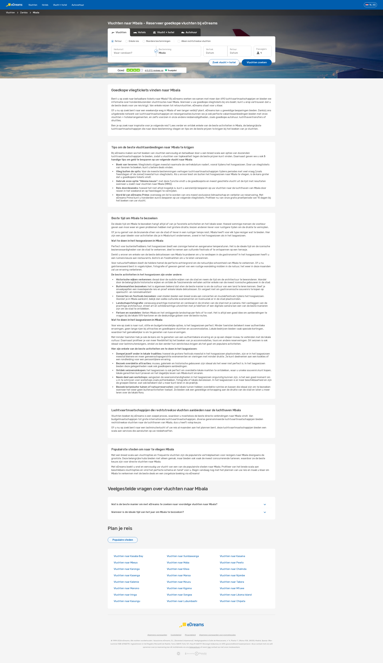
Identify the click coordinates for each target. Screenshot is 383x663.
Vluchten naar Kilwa (178, 569)
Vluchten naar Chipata (232, 601)
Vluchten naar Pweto (232, 562)
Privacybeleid (190, 635)
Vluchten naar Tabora (232, 581)
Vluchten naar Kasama (232, 556)
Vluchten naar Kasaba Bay (128, 556)
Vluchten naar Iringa (125, 594)
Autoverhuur (78, 5)
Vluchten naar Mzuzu (179, 581)
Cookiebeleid (176, 635)
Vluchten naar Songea (179, 594)
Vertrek (209, 49)
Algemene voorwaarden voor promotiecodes (217, 635)
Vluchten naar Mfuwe (232, 588)
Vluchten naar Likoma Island (236, 594)
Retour (233, 49)
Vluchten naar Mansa (179, 575)
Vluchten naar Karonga (127, 569)
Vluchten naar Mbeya (125, 562)
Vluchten (32, 5)
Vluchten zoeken (257, 62)
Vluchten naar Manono (126, 588)
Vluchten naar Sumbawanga (183, 556)
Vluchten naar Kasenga (127, 575)
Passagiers (261, 49)
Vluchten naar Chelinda (233, 569)
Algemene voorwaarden (157, 635)
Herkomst (118, 49)
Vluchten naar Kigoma (179, 588)
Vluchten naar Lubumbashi (182, 601)
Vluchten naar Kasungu (127, 601)
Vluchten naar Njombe (232, 575)
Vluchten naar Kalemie (126, 581)
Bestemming (165, 49)
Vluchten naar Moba (178, 562)
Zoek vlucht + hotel (224, 62)
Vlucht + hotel (60, 5)
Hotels (45, 5)
